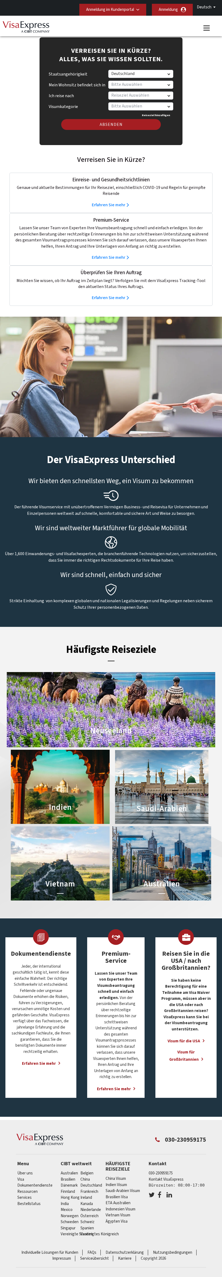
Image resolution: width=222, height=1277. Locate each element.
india (65, 1204)
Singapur (68, 1228)
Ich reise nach (61, 96)
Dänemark (69, 1185)
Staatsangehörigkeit (68, 74)
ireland (86, 1197)
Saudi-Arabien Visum (123, 1191)
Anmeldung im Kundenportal (110, 9)
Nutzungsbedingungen (172, 1252)
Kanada (86, 1204)
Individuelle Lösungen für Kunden (49, 1252)
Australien (69, 1173)
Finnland (68, 1191)
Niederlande (90, 1210)
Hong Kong (70, 1197)
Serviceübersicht (94, 1258)
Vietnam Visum (118, 1215)
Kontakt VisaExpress (166, 1179)
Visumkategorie (63, 105)
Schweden (70, 1222)
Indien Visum (116, 1185)
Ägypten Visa (117, 1221)
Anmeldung (168, 9)
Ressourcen (27, 1191)
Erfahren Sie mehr (108, 205)
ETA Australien (118, 1203)
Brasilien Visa (117, 1197)
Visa (20, 1179)
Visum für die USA (184, 1041)
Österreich (89, 1216)
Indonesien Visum (120, 1209)
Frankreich (89, 1191)
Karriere (125, 1258)
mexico (67, 1210)
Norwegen (70, 1216)
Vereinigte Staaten (77, 1234)
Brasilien (68, 1179)
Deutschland (91, 1185)
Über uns (25, 1173)
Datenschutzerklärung (125, 1252)
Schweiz (87, 1222)
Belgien (86, 1173)
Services (24, 1197)
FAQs (91, 1252)
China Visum (116, 1178)
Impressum (61, 1258)
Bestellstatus (29, 1204)
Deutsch (204, 7)
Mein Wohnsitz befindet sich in (77, 85)
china (85, 1179)
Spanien (87, 1228)
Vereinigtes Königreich (99, 1234)
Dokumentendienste (35, 1185)
